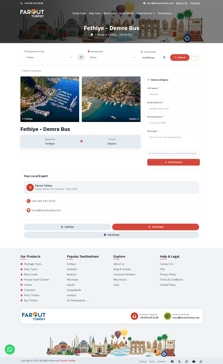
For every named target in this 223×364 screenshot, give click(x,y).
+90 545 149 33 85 (33, 3)
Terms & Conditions (171, 279)
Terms (152, 361)
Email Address (155, 102)
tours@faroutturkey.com (160, 3)
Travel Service (144, 13)
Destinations (165, 13)
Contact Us (166, 264)
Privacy (143, 361)
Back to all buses (32, 70)
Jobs (116, 284)
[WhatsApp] (201, 361)
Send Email (113, 234)
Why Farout (120, 279)
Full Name (153, 88)
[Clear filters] (195, 57)
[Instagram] (186, 361)
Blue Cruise (110, 13)
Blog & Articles (122, 269)
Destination (97, 51)
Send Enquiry (175, 162)
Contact (195, 3)
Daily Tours (95, 13)
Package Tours (33, 264)
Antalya (71, 295)
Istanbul (72, 269)
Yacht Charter (126, 13)
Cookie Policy (168, 284)
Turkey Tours (79, 13)
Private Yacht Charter (36, 279)
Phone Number (155, 116)
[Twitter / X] (179, 361)
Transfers (29, 290)
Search (181, 57)
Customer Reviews (124, 274)
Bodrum (71, 274)
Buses (100, 34)
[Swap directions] (81, 57)
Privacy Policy (168, 274)
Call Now (69, 226)
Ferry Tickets (32, 295)
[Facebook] (172, 361)
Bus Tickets (31, 300)
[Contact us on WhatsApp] (10, 349)
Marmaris (72, 279)
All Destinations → (78, 300)
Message (152, 131)
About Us (182, 3)
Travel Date (149, 51)
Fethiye (71, 264)
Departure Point (35, 51)
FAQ (162, 269)
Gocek (70, 284)
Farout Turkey (67, 360)
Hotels (28, 284)
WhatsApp (157, 226)
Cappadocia (74, 290)
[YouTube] (193, 361)
